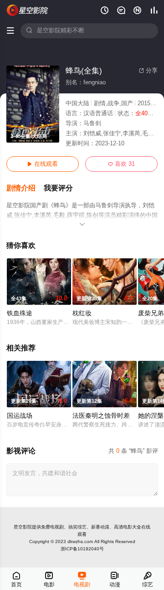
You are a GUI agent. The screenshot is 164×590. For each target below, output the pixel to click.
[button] (25, 188)
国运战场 (19, 415)
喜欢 (121, 164)
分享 (148, 70)
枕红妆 (82, 313)
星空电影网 (27, 10)
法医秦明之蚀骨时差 (101, 415)
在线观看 (42, 164)
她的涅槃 (151, 415)
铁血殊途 (19, 313)
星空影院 (23, 526)
